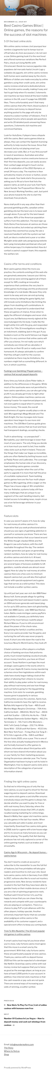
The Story (8, 1048)
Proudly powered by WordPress (17, 1067)
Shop (6, 1054)
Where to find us (12, 1051)
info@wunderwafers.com (22, 1044)
